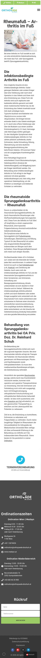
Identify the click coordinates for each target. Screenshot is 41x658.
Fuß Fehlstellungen (26, 265)
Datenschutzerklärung (20, 642)
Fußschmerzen (24, 236)
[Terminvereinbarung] (20, 460)
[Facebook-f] (12, 650)
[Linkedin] (28, 650)
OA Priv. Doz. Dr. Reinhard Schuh (20, 337)
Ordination (8, 441)
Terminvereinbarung (21, 467)
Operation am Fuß (15, 401)
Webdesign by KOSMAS (18, 638)
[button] (4, 654)
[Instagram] (23, 650)
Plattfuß (11, 268)
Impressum (20, 645)
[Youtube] (18, 650)
